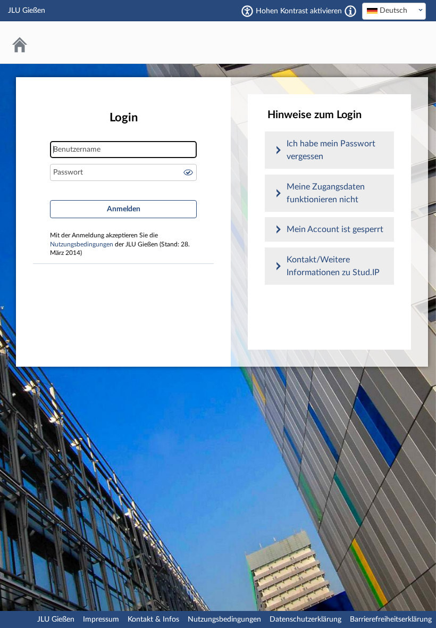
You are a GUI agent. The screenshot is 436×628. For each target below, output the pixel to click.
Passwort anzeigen (188, 172)
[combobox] (394, 11)
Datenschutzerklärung (305, 619)
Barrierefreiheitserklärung (391, 619)
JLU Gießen (55, 619)
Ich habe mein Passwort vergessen (331, 150)
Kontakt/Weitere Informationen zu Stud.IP (333, 266)
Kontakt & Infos (153, 619)
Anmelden (123, 209)
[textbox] (394, 10)
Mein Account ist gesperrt (335, 229)
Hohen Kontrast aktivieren (299, 11)
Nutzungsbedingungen (81, 244)
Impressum (101, 619)
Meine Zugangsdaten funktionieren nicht (326, 193)
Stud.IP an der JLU (385, 42)
